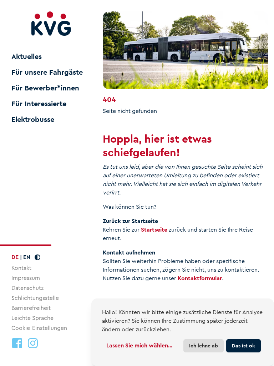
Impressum (25, 278)
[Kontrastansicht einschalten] (37, 257)
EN (26, 257)
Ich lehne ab (203, 345)
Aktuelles (26, 56)
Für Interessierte (38, 104)
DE (15, 257)
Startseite (154, 230)
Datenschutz (27, 288)
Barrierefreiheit (31, 308)
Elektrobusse (32, 119)
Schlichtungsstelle (35, 298)
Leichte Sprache (32, 318)
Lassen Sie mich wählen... (139, 345)
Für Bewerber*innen (45, 88)
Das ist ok (243, 345)
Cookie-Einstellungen (39, 328)
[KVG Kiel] (51, 24)
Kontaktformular (200, 278)
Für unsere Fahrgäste (47, 72)
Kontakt (21, 268)
